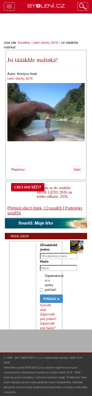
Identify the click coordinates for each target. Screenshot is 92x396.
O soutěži (54, 208)
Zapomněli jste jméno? (48, 316)
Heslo (44, 261)
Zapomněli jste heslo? (47, 325)
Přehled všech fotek (25, 208)
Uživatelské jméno (48, 247)
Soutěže (24, 42)
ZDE (64, 196)
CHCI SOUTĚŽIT (27, 187)
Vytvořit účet (45, 307)
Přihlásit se (51, 298)
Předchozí (18, 169)
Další (77, 169)
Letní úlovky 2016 (45, 42)
